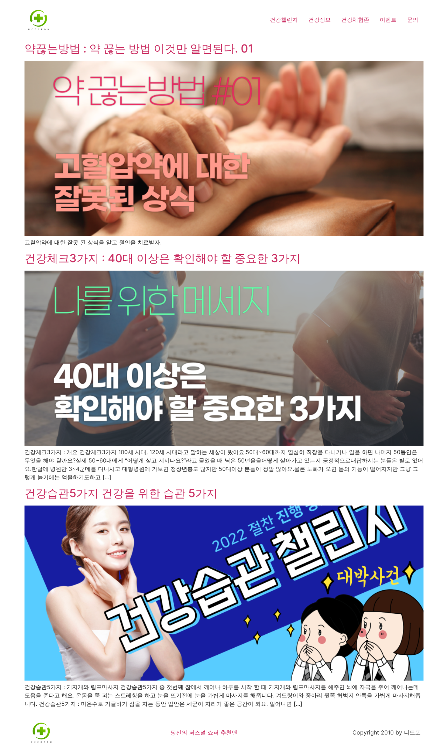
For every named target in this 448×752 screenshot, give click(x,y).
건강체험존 (355, 19)
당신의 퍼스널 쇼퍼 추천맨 (203, 732)
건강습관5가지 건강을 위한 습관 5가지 (121, 493)
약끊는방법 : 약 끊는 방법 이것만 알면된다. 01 (138, 48)
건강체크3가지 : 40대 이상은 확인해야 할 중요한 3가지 (162, 258)
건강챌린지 (284, 19)
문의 (412, 19)
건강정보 (319, 19)
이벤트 (388, 19)
